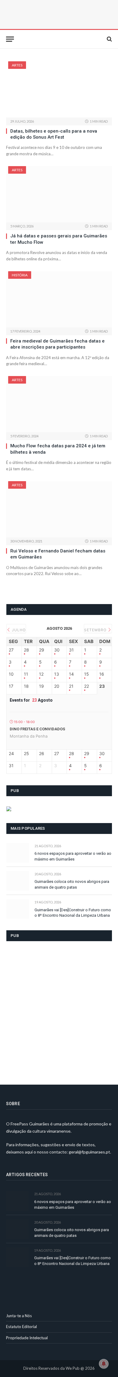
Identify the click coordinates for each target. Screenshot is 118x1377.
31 (71, 650)
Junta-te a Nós (19, 1315)
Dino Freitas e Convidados (37, 729)
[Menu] (10, 39)
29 (41, 650)
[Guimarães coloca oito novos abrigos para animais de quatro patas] (17, 881)
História (20, 275)
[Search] (109, 39)
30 (57, 650)
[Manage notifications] (104, 1364)
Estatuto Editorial (21, 1326)
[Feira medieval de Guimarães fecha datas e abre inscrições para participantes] (59, 299)
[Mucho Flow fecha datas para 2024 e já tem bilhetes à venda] (59, 404)
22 (86, 686)
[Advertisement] (59, 1009)
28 (26, 650)
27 (11, 650)
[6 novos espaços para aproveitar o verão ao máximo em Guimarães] (17, 853)
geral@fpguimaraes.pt (89, 1151)
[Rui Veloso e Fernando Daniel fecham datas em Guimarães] (59, 509)
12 (41, 674)
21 (71, 686)
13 (56, 674)
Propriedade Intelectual (27, 1337)
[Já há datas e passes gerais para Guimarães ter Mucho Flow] (59, 194)
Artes (17, 65)
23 (102, 686)
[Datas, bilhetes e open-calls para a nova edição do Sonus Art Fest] (59, 89)
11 (26, 674)
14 (71, 674)
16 (101, 674)
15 (86, 674)
